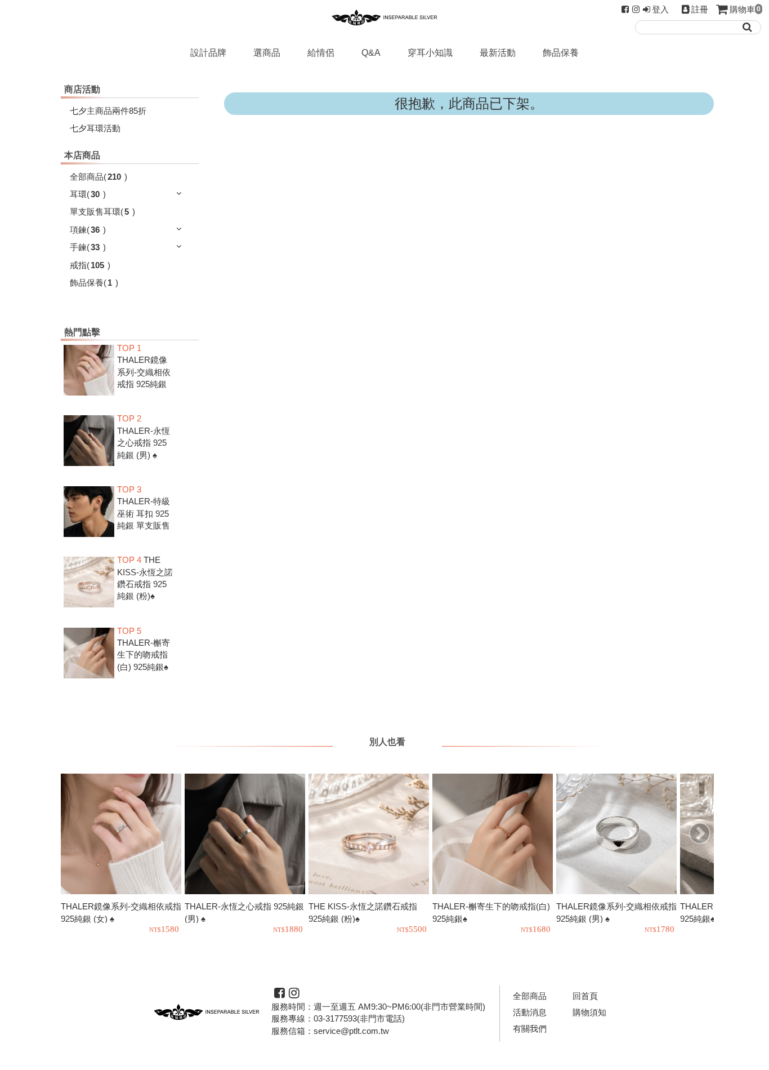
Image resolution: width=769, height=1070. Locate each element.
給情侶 (320, 52)
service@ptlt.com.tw (351, 1031)
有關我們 (530, 1028)
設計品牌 (208, 52)
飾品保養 (561, 52)
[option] (123, 855)
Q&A (371, 52)
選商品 (266, 52)
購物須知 (589, 1012)
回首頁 (585, 996)
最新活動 (498, 52)
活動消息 (530, 1012)
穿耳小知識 (430, 52)
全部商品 (530, 996)
